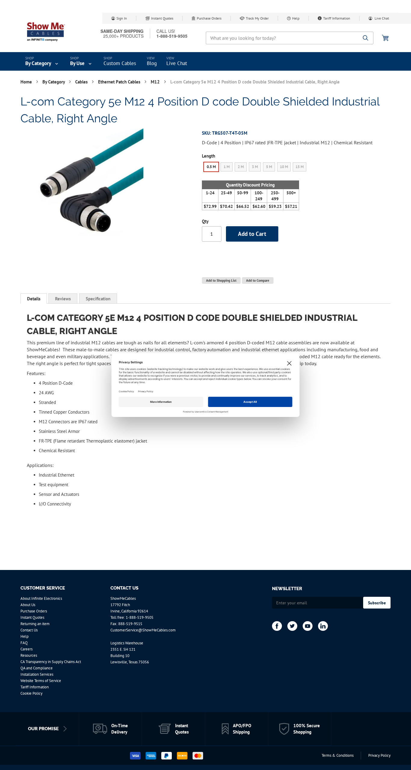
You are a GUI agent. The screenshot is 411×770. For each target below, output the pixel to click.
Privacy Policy (379, 755)
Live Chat (381, 18)
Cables (82, 82)
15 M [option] (299, 166)
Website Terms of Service (40, 680)
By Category (54, 82)
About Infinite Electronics (41, 598)
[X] (292, 626)
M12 (156, 82)
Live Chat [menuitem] (176, 63)
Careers (26, 649)
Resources (28, 655)
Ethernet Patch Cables (119, 82)
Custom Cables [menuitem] (120, 63)
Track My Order (257, 18)
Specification (98, 299)
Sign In (121, 18)
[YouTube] (308, 626)
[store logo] (46, 31)
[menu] (205, 61)
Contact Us (29, 630)
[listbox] (255, 167)
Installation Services (36, 674)
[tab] (33, 298)
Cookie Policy (31, 693)
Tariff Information (336, 18)
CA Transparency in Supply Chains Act (50, 661)
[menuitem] (42, 61)
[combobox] (289, 38)
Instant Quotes (162, 18)
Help (295, 18)
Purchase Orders (209, 18)
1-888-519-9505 (139, 617)
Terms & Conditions (338, 755)
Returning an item (35, 623)
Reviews (63, 299)
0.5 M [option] (211, 166)
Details (33, 299)
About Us (27, 604)
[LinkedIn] (323, 626)
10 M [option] (284, 166)
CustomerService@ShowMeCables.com (143, 630)
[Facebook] (277, 626)
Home (26, 82)
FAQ (24, 642)
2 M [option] (241, 166)
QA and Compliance (36, 668)
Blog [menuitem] (152, 63)
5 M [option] (269, 166)
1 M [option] (227, 166)
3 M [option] (255, 166)
